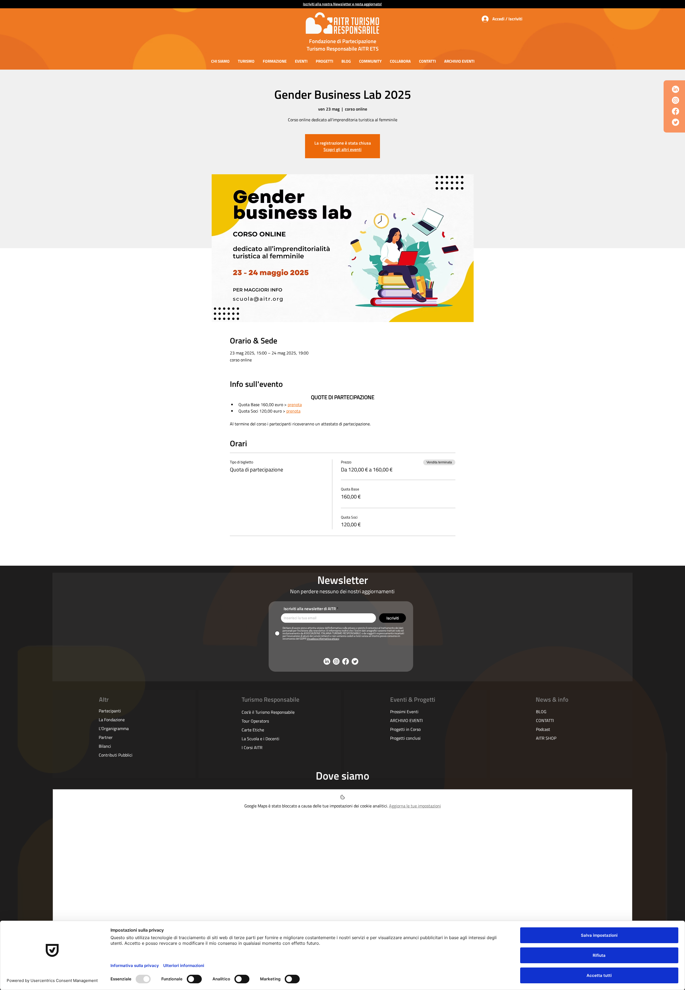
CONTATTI (545, 720)
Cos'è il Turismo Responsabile (268, 712)
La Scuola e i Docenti (260, 738)
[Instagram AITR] (675, 100)
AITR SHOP (546, 738)
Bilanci (105, 746)
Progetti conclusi (405, 738)
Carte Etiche (253, 730)
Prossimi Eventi (404, 711)
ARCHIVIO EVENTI (406, 720)
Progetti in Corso (405, 729)
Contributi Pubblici (115, 755)
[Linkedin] (675, 89)
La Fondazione (112, 719)
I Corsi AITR (252, 747)
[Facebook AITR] (675, 111)
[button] (220, 61)
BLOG (541, 711)
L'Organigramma (114, 728)
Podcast (543, 729)
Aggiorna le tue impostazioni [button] (415, 806)
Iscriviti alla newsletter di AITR (310, 609)
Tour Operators (255, 721)
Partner (106, 737)
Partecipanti (110, 711)
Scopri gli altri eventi (342, 149)
